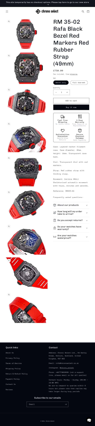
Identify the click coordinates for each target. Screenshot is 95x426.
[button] (7, 11)
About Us (10, 353)
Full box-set (79, 82)
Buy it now (71, 107)
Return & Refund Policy (17, 374)
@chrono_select (67, 368)
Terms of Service (14, 363)
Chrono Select (50, 421)
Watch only (61, 82)
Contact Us (11, 384)
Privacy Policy (13, 358)
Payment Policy (13, 379)
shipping (73, 74)
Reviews (9, 389)
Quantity (56, 88)
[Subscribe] (65, 404)
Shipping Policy (13, 368)
